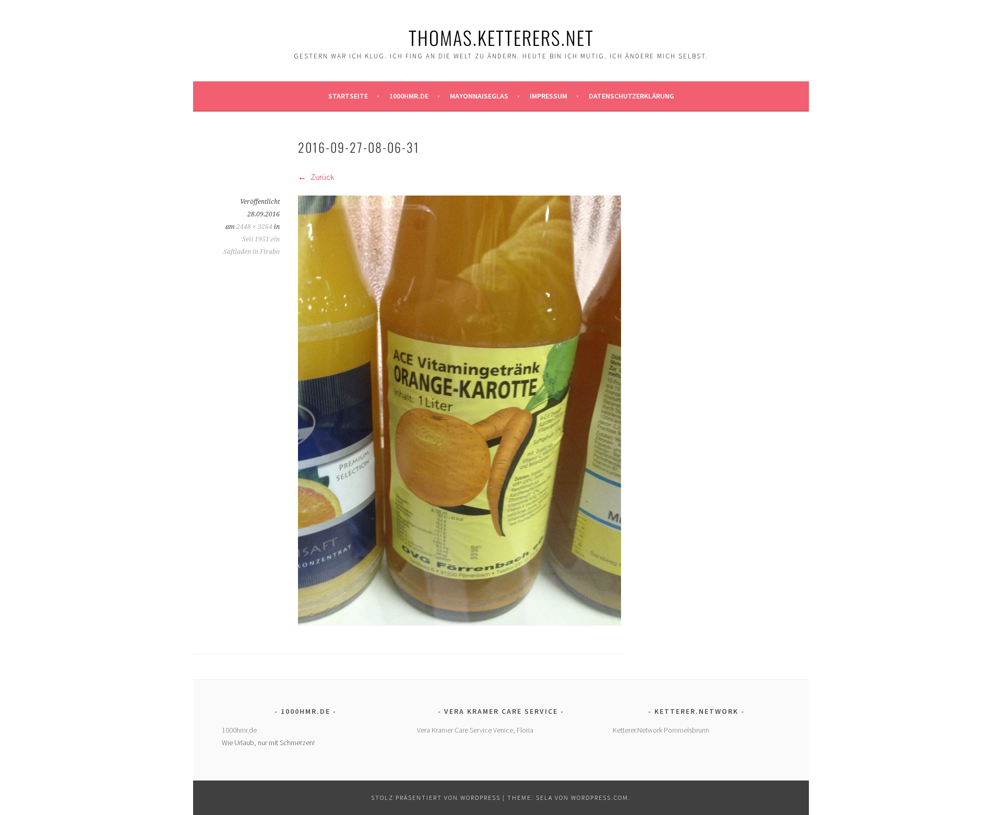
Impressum (548, 96)
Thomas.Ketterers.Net (501, 37)
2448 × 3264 (254, 226)
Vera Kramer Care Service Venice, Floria (475, 730)
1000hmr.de (408, 96)
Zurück (321, 177)
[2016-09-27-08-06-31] (459, 622)
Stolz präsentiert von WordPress (435, 797)
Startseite (348, 96)
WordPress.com (599, 797)
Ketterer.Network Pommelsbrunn (661, 730)
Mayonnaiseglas (479, 96)
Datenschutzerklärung (631, 96)
